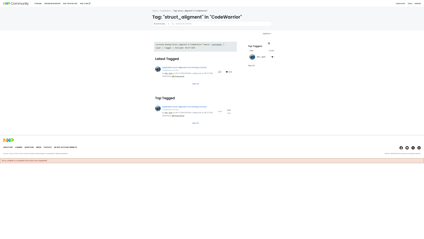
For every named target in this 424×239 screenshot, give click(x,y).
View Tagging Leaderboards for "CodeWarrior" (258, 43)
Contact (48, 147)
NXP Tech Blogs (70, 3)
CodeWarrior (165, 11)
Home (154, 11)
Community (217, 44)
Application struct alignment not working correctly (184, 67)
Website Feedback (61, 153)
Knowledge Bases (52, 3)
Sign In (418, 3)
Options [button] (266, 33)
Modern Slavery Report (37, 153)
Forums (38, 3)
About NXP (8, 147)
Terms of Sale (23, 153)
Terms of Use (13, 153)
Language (400, 3)
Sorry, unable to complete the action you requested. (24, 160)
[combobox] (221, 23)
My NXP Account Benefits (65, 147)
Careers (18, 147)
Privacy (5, 153)
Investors (29, 147)
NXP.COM (84, 3)
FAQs (410, 3)
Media (38, 147)
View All (195, 84)
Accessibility (50, 153)
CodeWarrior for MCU (170, 70)
